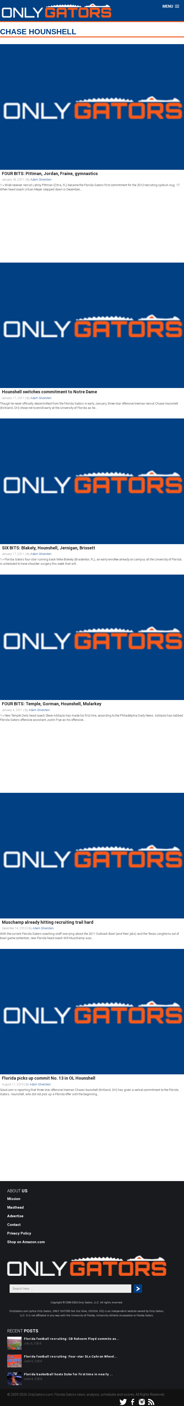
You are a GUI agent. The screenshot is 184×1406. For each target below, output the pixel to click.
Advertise (15, 1216)
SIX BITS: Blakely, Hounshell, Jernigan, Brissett (48, 547)
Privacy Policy (19, 1233)
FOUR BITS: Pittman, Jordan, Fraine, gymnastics (50, 173)
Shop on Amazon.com (26, 1242)
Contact (14, 1225)
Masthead (15, 1207)
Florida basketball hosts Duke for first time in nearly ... (68, 1374)
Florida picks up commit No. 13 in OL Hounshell (48, 1078)
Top (172, 1394)
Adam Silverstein (41, 179)
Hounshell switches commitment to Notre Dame (49, 391)
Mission (13, 1199)
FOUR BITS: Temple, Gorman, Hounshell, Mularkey (51, 703)
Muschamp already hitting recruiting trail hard (47, 922)
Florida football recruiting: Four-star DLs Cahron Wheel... (70, 1356)
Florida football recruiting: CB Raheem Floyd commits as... (71, 1339)
